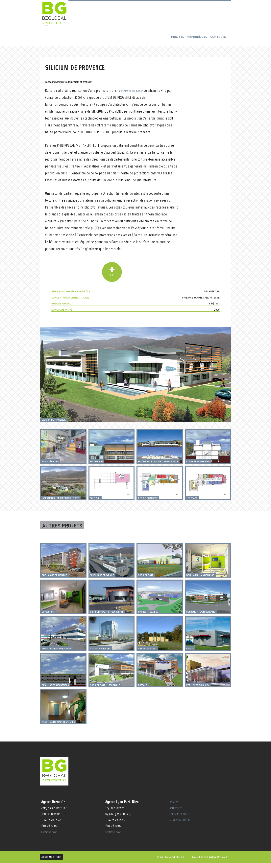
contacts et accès (179, 814)
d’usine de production (132, 91)
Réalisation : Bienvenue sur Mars (209, 856)
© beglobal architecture (171, 856)
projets (177, 37)
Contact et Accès (49, 832)
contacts (218, 37)
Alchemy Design (51, 856)
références (197, 37)
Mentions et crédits (180, 820)
